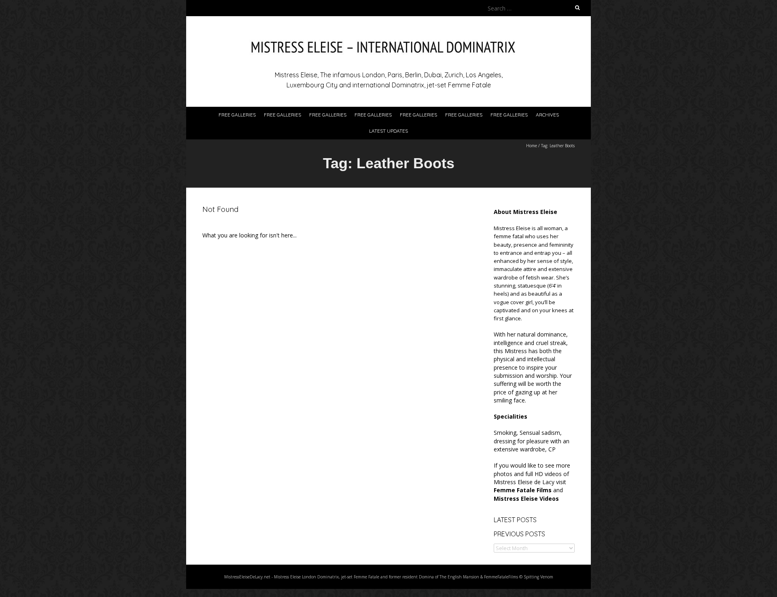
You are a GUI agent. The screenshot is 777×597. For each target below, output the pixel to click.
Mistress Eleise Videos (526, 498)
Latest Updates (388, 131)
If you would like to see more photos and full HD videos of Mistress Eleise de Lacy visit (532, 478)
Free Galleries (237, 115)
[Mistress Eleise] (388, 36)
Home (531, 145)
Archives (547, 115)
